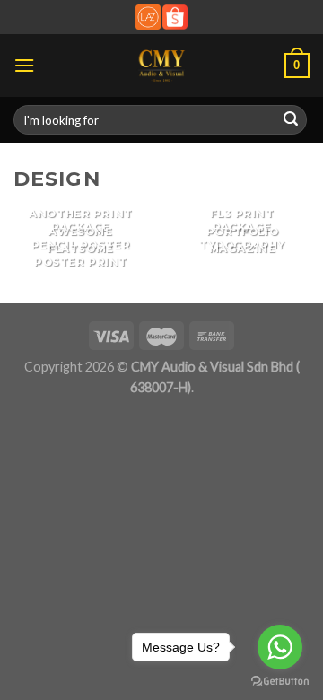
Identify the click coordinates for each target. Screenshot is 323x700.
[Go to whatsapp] (280, 647)
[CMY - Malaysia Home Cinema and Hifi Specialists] (162, 65)
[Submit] (290, 120)
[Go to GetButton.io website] (280, 681)
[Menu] (24, 65)
